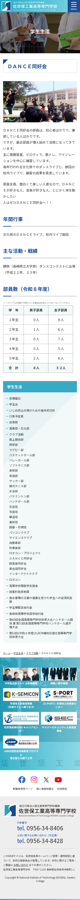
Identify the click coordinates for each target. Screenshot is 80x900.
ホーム (6, 653)
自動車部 (15, 543)
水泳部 (13, 491)
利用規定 (62, 788)
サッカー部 (16, 481)
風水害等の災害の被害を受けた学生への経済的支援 (40, 600)
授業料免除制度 (19, 592)
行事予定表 (16, 416)
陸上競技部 (16, 439)
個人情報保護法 (45, 788)
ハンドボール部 (19, 501)
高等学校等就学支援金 (23, 586)
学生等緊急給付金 (20, 607)
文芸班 (13, 507)
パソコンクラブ (19, 532)
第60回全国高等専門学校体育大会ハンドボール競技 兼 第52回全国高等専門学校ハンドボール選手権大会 (41, 623)
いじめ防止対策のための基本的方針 (32, 410)
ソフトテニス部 (19, 465)
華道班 (13, 517)
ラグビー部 (16, 450)
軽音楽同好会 (17, 563)
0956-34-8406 (45, 828)
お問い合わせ (21, 865)
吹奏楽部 (15, 548)
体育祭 (13, 422)
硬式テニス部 (17, 486)
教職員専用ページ (23, 788)
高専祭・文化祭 (19, 428)
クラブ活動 (16, 434)
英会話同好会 (17, 568)
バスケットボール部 (22, 455)
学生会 (13, 404)
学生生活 (14, 386)
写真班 (13, 512)
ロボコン (15, 580)
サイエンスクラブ (20, 538)
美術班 (13, 522)
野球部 (13, 445)
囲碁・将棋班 (17, 527)
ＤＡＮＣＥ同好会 (20, 558)
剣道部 (13, 476)
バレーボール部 (19, 460)
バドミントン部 (19, 496)
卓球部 (13, 470)
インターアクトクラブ (23, 574)
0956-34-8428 (45, 840)
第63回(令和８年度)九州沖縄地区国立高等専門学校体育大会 (40, 635)
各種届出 (15, 398)
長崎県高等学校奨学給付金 (26, 614)
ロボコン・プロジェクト (25, 553)
